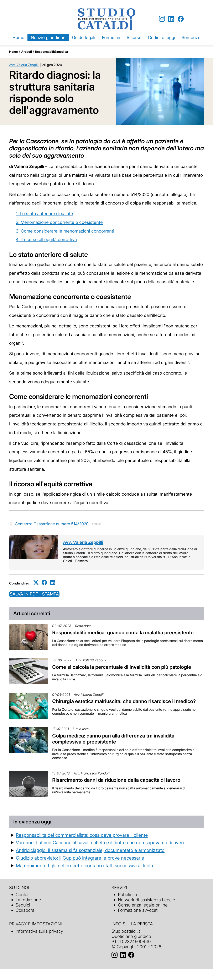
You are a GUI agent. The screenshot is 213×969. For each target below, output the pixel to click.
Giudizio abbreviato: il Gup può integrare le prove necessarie (80, 858)
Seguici (23, 905)
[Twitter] (36, 582)
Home (18, 37)
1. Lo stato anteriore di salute (44, 213)
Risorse (134, 37)
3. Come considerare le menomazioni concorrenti (65, 231)
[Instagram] (162, 19)
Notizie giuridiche (48, 37)
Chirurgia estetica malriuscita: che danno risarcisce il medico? (124, 701)
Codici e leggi (161, 37)
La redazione (28, 899)
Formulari (111, 37)
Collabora (25, 910)
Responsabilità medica (51, 51)
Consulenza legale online (143, 905)
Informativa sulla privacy (39, 931)
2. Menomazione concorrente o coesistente (59, 222)
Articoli (26, 51)
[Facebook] (181, 19)
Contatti (23, 894)
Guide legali (83, 37)
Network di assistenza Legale (146, 899)
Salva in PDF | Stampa (34, 594)
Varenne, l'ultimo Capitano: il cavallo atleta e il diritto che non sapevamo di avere (101, 842)
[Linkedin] (171, 19)
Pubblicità (127, 894)
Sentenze (191, 37)
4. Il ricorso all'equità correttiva (46, 239)
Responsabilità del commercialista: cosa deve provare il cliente (82, 835)
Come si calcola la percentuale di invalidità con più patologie (121, 667)
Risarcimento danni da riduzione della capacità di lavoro (116, 780)
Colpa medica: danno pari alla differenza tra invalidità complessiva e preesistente (113, 739)
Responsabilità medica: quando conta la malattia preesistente (123, 633)
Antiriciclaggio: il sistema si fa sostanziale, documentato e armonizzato (90, 850)
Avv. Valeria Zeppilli (24, 65)
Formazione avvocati (138, 910)
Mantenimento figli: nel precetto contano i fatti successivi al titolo (84, 865)
